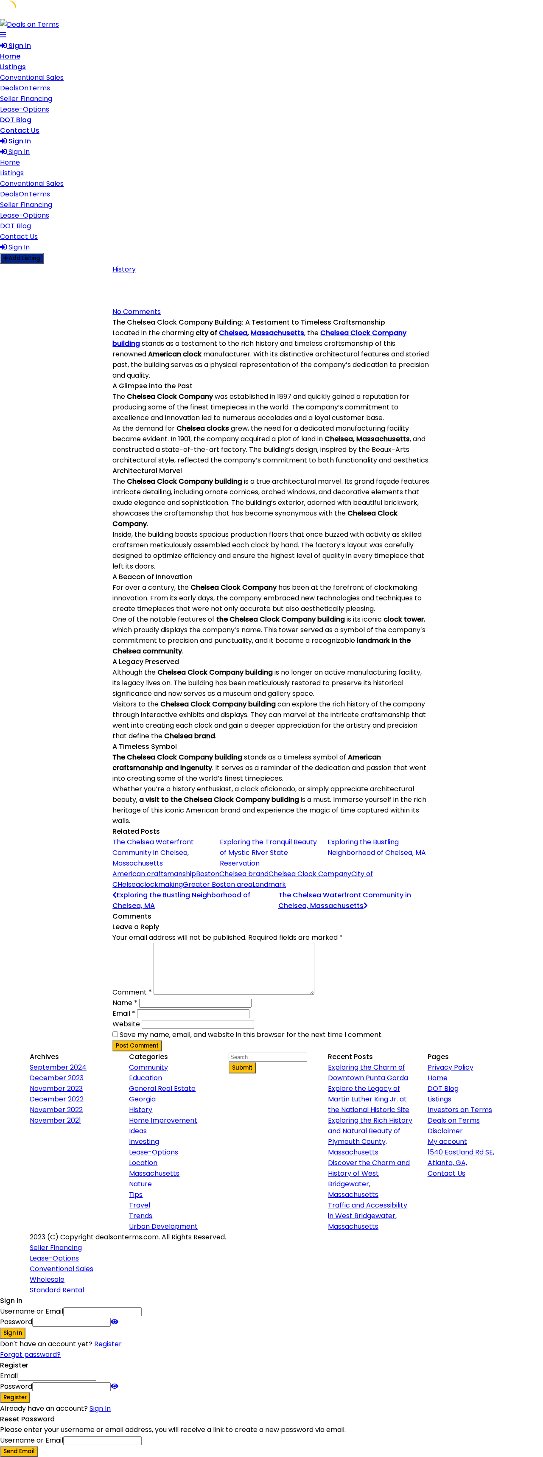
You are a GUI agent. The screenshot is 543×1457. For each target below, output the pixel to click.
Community (148, 1067)
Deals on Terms (454, 1120)
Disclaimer (445, 1131)
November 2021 (55, 1120)
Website (126, 1024)
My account (447, 1141)
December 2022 (57, 1099)
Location (143, 1163)
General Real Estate (162, 1088)
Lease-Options (24, 109)
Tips (136, 1194)
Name (124, 1003)
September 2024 (58, 1067)
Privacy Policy (450, 1067)
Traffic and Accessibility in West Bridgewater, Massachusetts (367, 1215)
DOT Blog (15, 120)
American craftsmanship (154, 874)
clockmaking (161, 884)
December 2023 (57, 1078)
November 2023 (56, 1088)
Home (10, 56)
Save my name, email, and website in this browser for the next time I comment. (251, 1035)
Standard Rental (57, 1290)
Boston (207, 874)
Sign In (100, 1408)
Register (108, 1344)
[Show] (114, 1322)
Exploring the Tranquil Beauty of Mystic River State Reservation (268, 852)
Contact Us (19, 130)
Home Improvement (163, 1120)
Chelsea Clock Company (310, 874)
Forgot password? (30, 1354)
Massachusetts (277, 333)
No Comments (136, 312)
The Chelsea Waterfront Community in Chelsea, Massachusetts (153, 852)
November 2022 (56, 1110)
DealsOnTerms (25, 88)
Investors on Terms (460, 1110)
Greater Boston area (217, 884)
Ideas (138, 1131)
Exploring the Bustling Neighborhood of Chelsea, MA (376, 847)
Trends (140, 1216)
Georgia (142, 1099)
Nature (140, 1184)
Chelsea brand (244, 874)
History (124, 269)
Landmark (269, 884)
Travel (139, 1205)
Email (123, 1013)
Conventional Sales (32, 77)
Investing (144, 1141)
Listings (13, 67)
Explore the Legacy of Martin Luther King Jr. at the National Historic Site (368, 1099)
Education (145, 1078)
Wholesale (47, 1279)
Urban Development (163, 1226)
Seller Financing (26, 99)
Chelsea (233, 333)
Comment (132, 992)
